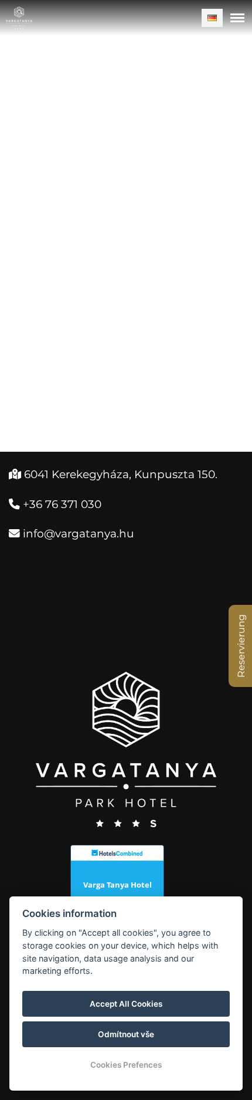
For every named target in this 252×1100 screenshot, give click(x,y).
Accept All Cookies (126, 1003)
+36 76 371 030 (60, 504)
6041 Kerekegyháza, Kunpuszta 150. (113, 474)
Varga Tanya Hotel (117, 884)
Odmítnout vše (126, 1034)
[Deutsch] (212, 18)
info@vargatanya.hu (77, 533)
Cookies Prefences (126, 1064)
